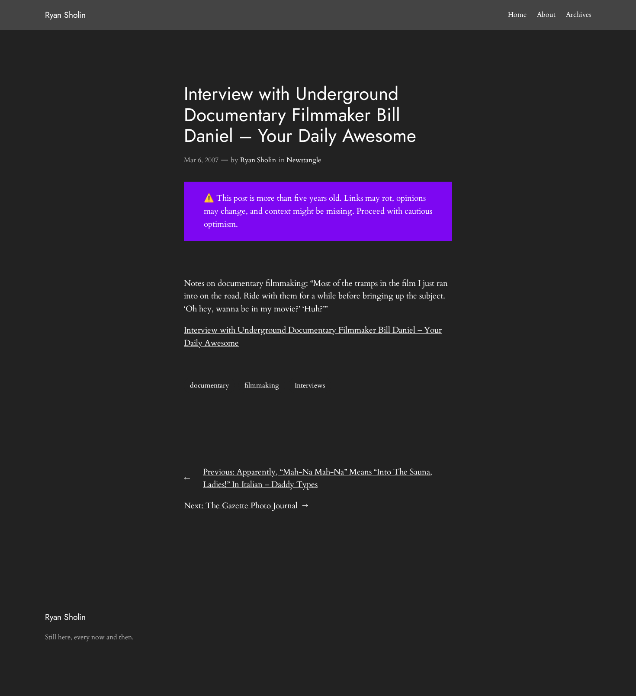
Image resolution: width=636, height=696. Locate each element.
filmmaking (261, 385)
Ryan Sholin (65, 15)
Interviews (310, 385)
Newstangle (303, 160)
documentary (209, 385)
